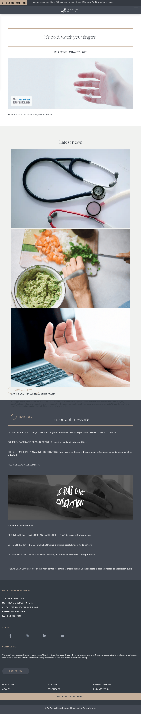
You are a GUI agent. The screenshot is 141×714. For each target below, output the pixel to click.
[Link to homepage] (70, 10)
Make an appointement (70, 696)
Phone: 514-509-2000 (13, 611)
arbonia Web (90, 708)
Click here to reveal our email (20, 607)
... (90, 406)
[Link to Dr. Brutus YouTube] (62, 636)
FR (24, 3)
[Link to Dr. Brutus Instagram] (27, 636)
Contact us (15, 671)
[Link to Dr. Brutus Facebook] (10, 636)
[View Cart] (2, 3)
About (6, 689)
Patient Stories (102, 684)
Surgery (52, 684)
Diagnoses (8, 684)
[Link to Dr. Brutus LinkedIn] (44, 636)
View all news (23, 390)
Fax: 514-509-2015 (11, 616)
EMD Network (101, 689)
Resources (54, 689)
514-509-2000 (13, 3)
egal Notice (64, 708)
